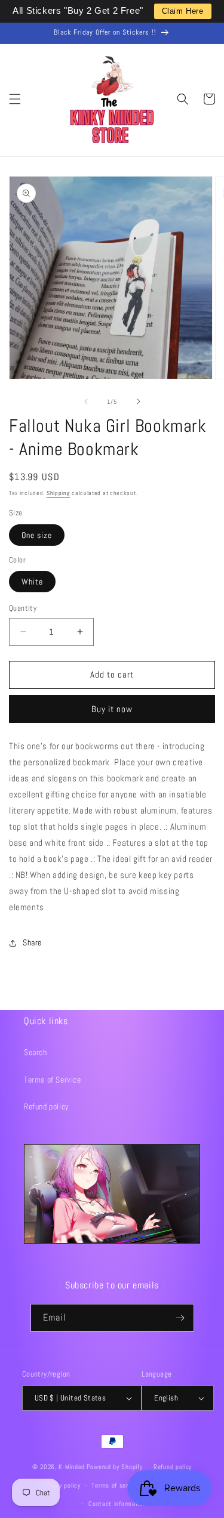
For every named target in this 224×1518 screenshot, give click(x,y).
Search (35, 1052)
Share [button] (32, 942)
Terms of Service (52, 1079)
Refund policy (46, 1106)
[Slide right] (138, 401)
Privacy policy (61, 1485)
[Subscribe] (180, 1318)
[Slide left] (86, 401)
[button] (15, 99)
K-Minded (72, 1467)
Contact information (117, 1504)
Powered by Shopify (115, 1467)
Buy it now (112, 709)
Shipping (58, 493)
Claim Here (183, 11)
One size (37, 535)
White (32, 581)
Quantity (22, 608)
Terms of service (115, 1485)
